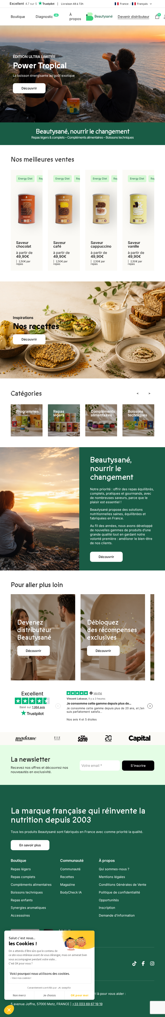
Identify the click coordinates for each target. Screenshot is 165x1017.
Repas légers (21, 869)
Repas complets (23, 877)
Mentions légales (112, 877)
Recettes (67, 877)
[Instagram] (152, 963)
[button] (9, 1010)
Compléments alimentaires (31, 884)
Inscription (107, 908)
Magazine (67, 884)
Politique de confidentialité (119, 892)
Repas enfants (22, 900)
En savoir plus (30, 845)
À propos (75, 16)
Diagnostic (46, 16)
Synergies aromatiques (28, 908)
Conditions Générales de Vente (122, 884)
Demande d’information (117, 915)
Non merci (19, 995)
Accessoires (20, 915)
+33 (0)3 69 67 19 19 (87, 1004)
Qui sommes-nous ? (114, 869)
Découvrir (29, 88)
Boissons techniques (27, 892)
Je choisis (49, 995)
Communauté (70, 869)
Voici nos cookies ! (21, 978)
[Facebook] (143, 963)
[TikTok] (134, 963)
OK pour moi (79, 995)
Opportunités (109, 900)
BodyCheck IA (71, 892)
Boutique (18, 16)
